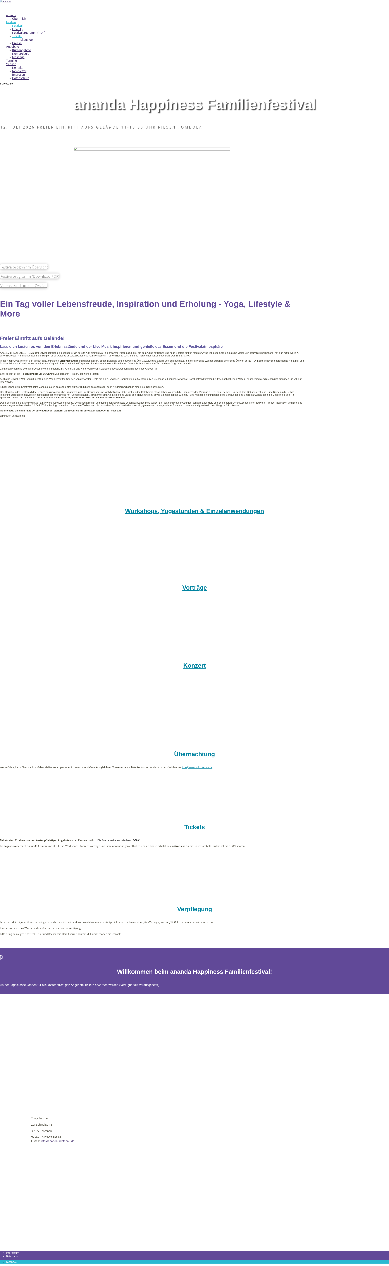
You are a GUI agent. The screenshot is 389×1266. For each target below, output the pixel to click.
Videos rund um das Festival (23, 285)
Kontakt (17, 67)
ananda (11, 15)
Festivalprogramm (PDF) (28, 32)
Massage (18, 57)
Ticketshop (25, 39)
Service (11, 64)
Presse (17, 43)
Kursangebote (21, 50)
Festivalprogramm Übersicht (24, 266)
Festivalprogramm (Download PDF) (29, 276)
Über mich (19, 18)
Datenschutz (20, 78)
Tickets (17, 36)
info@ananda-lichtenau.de (57, 1141)
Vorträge (194, 587)
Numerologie (20, 53)
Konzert (194, 665)
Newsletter (19, 71)
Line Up (17, 29)
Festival (11, 22)
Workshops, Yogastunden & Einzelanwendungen (194, 511)
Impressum (19, 74)
